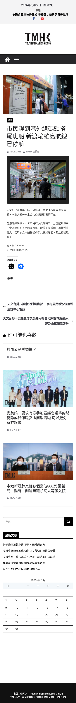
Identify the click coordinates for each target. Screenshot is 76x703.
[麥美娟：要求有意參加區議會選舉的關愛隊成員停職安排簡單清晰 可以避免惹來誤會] (38, 373)
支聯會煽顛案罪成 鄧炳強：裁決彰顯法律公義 (29, 550)
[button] (29, 189)
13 (46, 607)
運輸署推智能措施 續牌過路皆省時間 (24, 563)
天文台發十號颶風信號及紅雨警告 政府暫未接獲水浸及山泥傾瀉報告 (36, 321)
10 (16, 607)
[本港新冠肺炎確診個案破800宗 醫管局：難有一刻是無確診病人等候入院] (38, 446)
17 (16, 615)
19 (36, 615)
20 (46, 615)
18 (26, 615)
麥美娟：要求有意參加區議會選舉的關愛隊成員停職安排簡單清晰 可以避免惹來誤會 (38, 418)
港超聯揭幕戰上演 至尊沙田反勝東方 (24, 544)
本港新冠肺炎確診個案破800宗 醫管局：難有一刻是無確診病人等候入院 (36, 488)
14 (56, 607)
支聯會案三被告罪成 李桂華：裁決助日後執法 (40, 14)
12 (36, 607)
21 (56, 615)
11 (26, 607)
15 (66, 607)
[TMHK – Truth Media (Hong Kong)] (7, 59)
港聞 (10, 120)
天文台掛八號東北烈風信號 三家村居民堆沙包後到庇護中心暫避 (40, 306)
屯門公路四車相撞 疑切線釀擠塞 (21, 569)
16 (6, 615)
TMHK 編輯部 (32, 151)
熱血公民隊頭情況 (21, 349)
